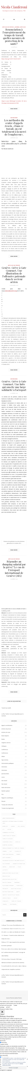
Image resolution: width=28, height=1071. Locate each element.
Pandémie (17, 882)
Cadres (13, 826)
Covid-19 (17, 841)
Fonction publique (8, 854)
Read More (14, 108)
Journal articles (20, 27)
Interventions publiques (7, 763)
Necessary (4, 1042)
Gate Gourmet (7, 857)
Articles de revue (8, 27)
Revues (3, 801)
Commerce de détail (8, 832)
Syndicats (6, 901)
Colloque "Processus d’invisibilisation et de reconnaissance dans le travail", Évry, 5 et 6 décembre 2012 (13, 929)
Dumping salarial (8, 845)
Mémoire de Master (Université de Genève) (12, 962)
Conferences (4, 753)
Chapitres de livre (6, 742)
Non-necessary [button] (4, 1055)
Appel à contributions (6, 725)
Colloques (3, 746)
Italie (19, 866)
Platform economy (8, 885)
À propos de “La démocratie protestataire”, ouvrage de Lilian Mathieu (13, 952)
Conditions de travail (9, 835)
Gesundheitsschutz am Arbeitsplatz (13, 860)
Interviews (14, 117)
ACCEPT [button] (8, 1007)
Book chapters (5, 735)
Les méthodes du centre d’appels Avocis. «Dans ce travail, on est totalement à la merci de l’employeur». (14, 127)
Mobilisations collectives (10, 873)
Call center (21, 826)
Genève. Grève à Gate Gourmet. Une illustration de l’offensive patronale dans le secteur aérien (14, 275)
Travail (5, 904)
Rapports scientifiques (7, 798)
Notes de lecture (5, 787)
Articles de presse (14, 265)
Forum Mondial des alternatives (9, 966)
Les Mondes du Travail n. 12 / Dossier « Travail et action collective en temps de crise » (13, 935)
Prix (2, 794)
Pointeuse (20, 885)
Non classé (4, 780)
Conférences (4, 749)
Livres (3, 777)
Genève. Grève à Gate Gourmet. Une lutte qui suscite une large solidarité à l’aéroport (14, 386)
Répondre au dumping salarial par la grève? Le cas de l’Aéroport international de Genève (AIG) (14, 568)
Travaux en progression (7, 808)
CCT (4, 829)
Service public (7, 898)
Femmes (5, 851)
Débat (3, 756)
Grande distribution (19, 863)
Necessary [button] (3, 1040)
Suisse (15, 898)
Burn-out (5, 826)
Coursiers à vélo (8, 841)
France (18, 854)
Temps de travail (16, 901)
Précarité (5, 888)
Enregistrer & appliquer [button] (6, 1070)
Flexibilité (18, 851)
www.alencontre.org (11, 291)
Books (3, 739)
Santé (18, 891)
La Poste (5, 869)
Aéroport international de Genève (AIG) (13, 822)
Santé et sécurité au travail (11, 894)
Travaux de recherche (7, 804)
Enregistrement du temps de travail (13, 848)
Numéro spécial (5, 791)
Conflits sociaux (8, 838)
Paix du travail (7, 882)
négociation (6, 876)
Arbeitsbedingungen (8, 818)
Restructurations (8, 891)
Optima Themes (18, 998)
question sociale (16, 888)
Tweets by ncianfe (6, 708)
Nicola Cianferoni (14, 7)
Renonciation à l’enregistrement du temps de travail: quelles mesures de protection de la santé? (14, 36)
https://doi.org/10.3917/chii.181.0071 (11, 59)
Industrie (12, 866)
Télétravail (13, 904)
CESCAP (9, 829)
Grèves (4, 866)
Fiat (11, 851)
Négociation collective (10, 879)
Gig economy (4, 760)
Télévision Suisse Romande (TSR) (10, 959)
